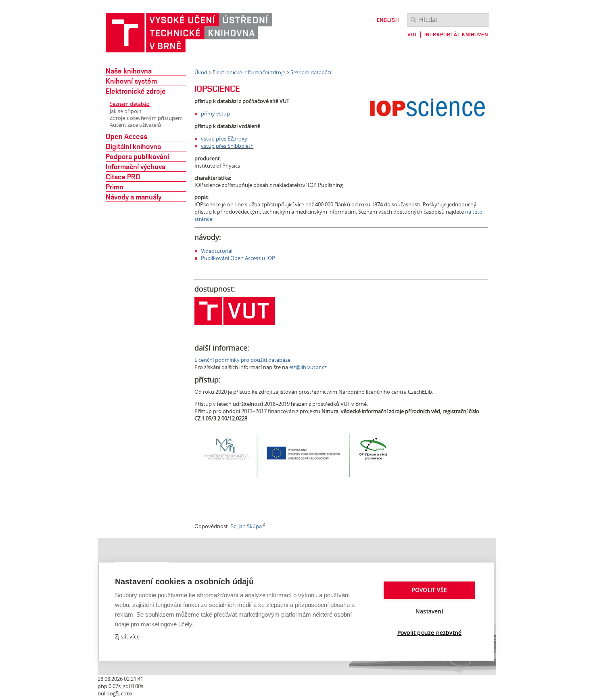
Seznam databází (130, 103)
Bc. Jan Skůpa (246, 526)
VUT (412, 34)
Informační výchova (135, 166)
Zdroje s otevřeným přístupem (146, 118)
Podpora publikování (137, 156)
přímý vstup (215, 113)
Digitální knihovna (133, 146)
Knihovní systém (131, 80)
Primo (114, 186)
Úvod (200, 72)
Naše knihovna (129, 70)
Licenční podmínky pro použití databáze (242, 359)
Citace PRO (123, 176)
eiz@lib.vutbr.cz (308, 367)
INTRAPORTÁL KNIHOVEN (456, 34)
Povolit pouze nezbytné (429, 632)
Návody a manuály (133, 196)
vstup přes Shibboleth (227, 145)
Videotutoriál (216, 250)
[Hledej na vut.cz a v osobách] (413, 19)
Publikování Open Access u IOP (238, 258)
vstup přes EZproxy (224, 138)
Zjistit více (127, 637)
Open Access (126, 136)
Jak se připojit (126, 111)
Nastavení (429, 611)
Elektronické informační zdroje (249, 72)
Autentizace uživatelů (135, 125)
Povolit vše (429, 590)
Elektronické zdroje (136, 90)
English (388, 20)
